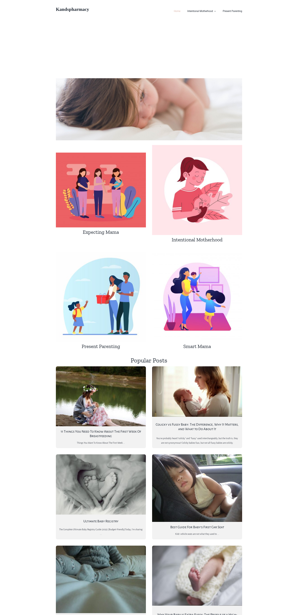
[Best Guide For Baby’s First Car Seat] (197, 488)
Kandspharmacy (72, 9)
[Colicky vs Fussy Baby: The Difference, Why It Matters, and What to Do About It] (197, 391)
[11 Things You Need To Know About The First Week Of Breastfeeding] (101, 396)
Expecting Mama (101, 232)
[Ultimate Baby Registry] (101, 484)
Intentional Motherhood (197, 240)
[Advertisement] (149, 45)
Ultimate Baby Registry (100, 521)
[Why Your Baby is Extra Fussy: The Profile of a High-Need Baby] (197, 576)
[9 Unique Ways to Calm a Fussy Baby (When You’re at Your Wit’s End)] (101, 579)
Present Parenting (101, 346)
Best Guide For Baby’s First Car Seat (197, 527)
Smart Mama (197, 346)
